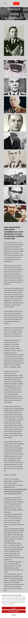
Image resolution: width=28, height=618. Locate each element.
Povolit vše (13, 608)
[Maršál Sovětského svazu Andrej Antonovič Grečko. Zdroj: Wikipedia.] (15, 104)
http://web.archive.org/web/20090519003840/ (15, 489)
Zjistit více (12, 604)
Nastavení (14, 614)
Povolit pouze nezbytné (13, 611)
